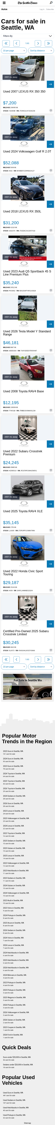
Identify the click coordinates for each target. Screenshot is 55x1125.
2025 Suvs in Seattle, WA (13, 752)
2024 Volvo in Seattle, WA (13, 939)
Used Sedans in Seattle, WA (14, 1101)
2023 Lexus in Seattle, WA (13, 812)
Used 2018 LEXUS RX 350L (22, 211)
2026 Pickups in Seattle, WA (14, 1006)
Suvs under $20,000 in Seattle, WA (17, 1058)
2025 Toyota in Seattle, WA (14, 782)
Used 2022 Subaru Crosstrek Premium (22, 453)
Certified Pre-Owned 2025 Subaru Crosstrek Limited (26, 633)
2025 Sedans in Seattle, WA (14, 842)
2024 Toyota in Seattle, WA (14, 775)
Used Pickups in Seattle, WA (14, 1116)
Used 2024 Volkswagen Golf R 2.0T (27, 151)
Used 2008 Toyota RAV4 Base (23, 391)
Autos (4, 9)
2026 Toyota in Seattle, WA (14, 789)
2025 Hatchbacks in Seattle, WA (16, 961)
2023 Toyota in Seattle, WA (14, 834)
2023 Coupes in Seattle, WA (14, 1028)
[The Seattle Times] (27, 3)
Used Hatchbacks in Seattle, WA (16, 1109)
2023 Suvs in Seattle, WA (13, 767)
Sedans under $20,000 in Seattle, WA (18, 1066)
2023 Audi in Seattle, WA (13, 901)
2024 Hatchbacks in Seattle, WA (16, 954)
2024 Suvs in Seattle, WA (13, 760)
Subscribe (50, 9)
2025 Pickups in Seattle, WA (14, 991)
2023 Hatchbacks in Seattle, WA (16, 872)
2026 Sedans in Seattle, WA (14, 931)
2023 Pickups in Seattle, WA (14, 984)
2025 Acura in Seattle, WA (13, 924)
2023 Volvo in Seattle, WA (13, 909)
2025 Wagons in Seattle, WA (14, 998)
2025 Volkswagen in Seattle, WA (16, 819)
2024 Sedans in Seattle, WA (14, 797)
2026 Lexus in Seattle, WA (13, 946)
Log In (42, 9)
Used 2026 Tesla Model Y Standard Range (27, 333)
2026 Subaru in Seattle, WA (14, 1021)
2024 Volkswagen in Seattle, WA (16, 894)
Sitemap (27, 1123)
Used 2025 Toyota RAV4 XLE (23, 511)
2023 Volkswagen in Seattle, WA (16, 864)
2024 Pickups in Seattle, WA (14, 916)
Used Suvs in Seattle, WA (13, 1094)
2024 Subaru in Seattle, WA (14, 887)
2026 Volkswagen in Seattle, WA (16, 1013)
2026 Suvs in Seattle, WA (13, 804)
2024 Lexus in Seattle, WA (13, 827)
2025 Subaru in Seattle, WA (14, 849)
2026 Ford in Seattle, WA (13, 1036)
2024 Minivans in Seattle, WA (14, 976)
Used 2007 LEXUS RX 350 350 (24, 91)
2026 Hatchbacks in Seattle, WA (16, 969)
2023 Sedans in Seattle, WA (14, 879)
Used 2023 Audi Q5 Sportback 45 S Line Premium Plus (27, 273)
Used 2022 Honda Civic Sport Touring (23, 573)
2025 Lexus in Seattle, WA (13, 857)
